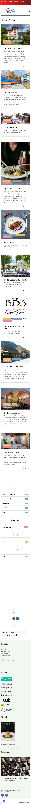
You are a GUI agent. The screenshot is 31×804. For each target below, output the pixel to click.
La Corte (3, 1)
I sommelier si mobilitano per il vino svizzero (15, 780)
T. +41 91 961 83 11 (5, 659)
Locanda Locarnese (11, 452)
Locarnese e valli (17, 41)
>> (15, 479)
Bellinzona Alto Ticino (9, 234)
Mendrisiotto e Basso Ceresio (11, 85)
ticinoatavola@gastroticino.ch (8, 661)
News (5, 773)
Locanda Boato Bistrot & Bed (13, 327)
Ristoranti (10, 635)
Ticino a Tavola (7, 42)
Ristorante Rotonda (11, 127)
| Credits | (15, 790)
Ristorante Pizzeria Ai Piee (14, 366)
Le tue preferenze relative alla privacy (12, 800)
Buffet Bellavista (10, 93)
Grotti (14, 272)
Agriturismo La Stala (12, 188)
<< (15, 474)
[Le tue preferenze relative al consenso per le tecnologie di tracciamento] (24, 802)
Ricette (23, 632)
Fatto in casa (7, 41)
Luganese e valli (17, 181)
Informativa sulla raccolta (6, 802)
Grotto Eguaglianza (11, 413)
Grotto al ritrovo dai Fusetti (14, 280)
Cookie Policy (8, 791)
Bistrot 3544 (8, 242)
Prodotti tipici (14, 632)
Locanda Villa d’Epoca (12, 48)
